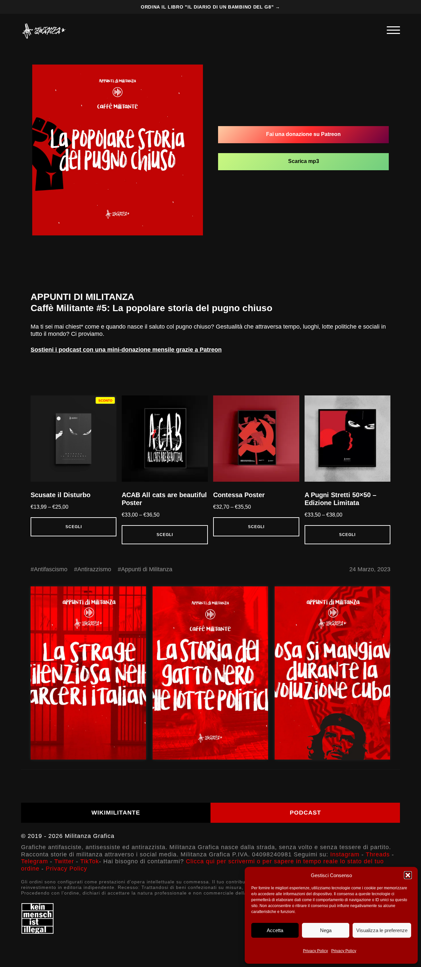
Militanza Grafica (89, 836)
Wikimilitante (115, 812)
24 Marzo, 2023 (369, 569)
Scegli (73, 526)
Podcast (305, 812)
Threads (378, 854)
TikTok (89, 861)
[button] (408, 875)
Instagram (344, 854)
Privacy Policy (315, 951)
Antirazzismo (94, 569)
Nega (326, 930)
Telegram (34, 861)
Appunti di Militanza (146, 569)
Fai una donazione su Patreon (303, 134)
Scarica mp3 (303, 161)
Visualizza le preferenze (382, 930)
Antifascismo (50, 569)
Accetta (275, 930)
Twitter (64, 861)
